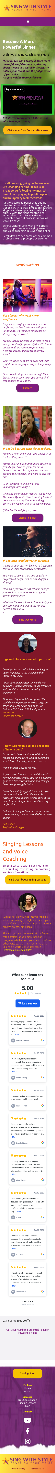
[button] (27, 21)
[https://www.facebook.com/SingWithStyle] (27, 1431)
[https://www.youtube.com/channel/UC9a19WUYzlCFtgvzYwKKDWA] (27, 1420)
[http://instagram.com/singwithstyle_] (27, 1441)
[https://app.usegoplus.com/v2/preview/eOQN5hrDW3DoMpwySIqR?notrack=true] (27, 9)
